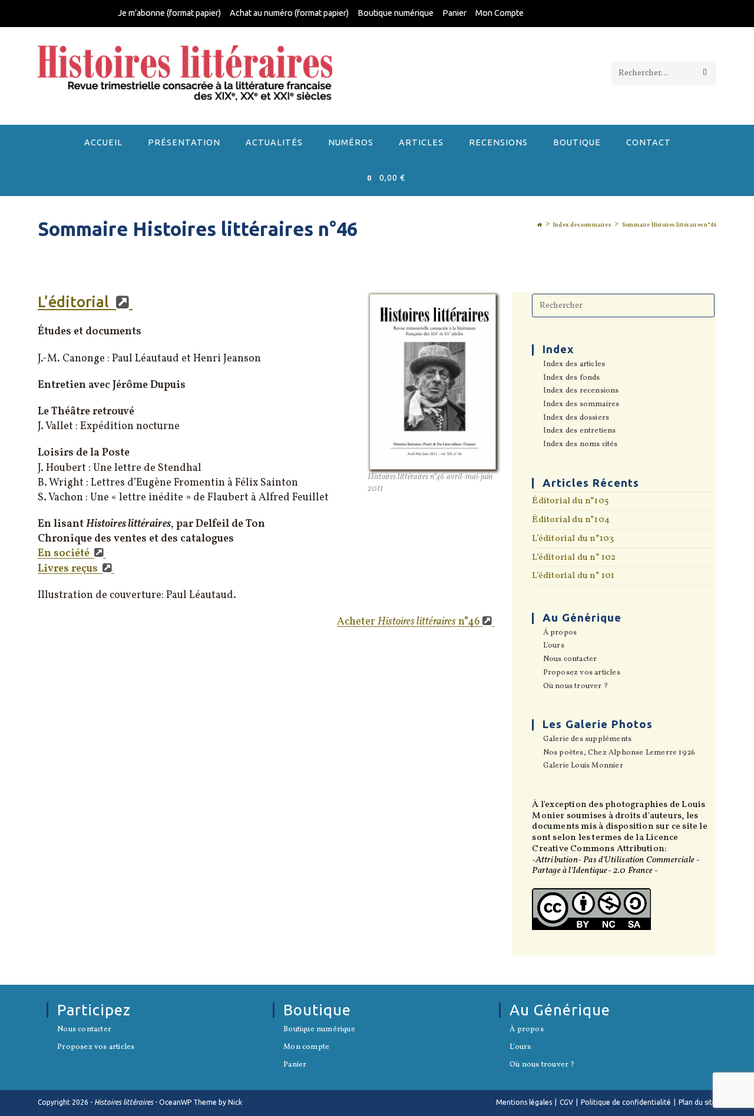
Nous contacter (570, 660)
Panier (454, 13)
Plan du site (697, 1102)
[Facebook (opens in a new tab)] (629, 14)
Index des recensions (581, 391)
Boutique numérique (396, 13)
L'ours (553, 646)
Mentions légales (524, 1102)
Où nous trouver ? (575, 687)
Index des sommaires (581, 405)
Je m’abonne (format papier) (169, 13)
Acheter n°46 (408, 622)
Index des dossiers (576, 418)
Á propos (560, 633)
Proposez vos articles (581, 673)
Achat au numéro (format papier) (289, 13)
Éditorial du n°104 (571, 519)
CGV (566, 1102)
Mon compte (306, 1047)
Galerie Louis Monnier (583, 766)
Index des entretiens (579, 431)
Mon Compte (499, 13)
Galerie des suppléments (587, 740)
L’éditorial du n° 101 (573, 575)
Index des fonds (571, 378)
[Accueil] (539, 224)
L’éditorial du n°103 (573, 538)
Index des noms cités (580, 445)
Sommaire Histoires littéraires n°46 (669, 224)
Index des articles (574, 365)
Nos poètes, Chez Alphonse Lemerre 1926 (619, 753)
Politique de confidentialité (626, 1102)
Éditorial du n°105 (570, 500)
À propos (527, 1030)
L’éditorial (75, 302)
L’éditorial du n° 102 (574, 557)
